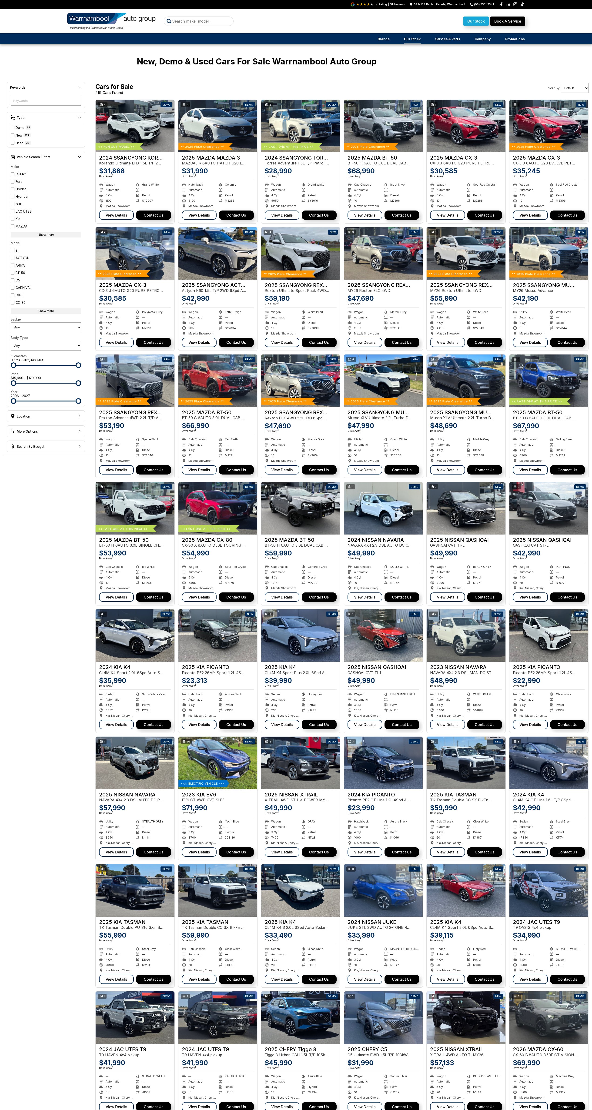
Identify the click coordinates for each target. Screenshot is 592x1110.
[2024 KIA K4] (135, 635)
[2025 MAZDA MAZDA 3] (217, 126)
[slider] (13, 365)
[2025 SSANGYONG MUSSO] (548, 253)
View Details (116, 215)
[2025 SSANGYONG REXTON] (300, 253)
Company (483, 39)
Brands (384, 39)
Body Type (19, 338)
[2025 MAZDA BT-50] (383, 126)
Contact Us (154, 215)
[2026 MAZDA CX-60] (548, 1017)
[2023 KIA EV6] (217, 763)
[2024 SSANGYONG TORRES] (300, 126)
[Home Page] (112, 21)
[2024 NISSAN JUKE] (383, 890)
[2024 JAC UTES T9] (548, 890)
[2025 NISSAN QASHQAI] (466, 508)
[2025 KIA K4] (300, 635)
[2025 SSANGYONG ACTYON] (217, 253)
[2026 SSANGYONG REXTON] (383, 253)
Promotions (515, 39)
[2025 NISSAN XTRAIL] (300, 763)
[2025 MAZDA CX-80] (217, 508)
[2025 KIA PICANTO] (217, 635)
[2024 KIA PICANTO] (383, 763)
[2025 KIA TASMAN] (466, 763)
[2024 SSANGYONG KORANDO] (135, 126)
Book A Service (507, 21)
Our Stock (476, 21)
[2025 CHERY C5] (383, 1017)
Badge (16, 319)
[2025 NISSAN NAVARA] (135, 763)
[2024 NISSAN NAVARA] (383, 508)
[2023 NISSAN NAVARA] (466, 635)
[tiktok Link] (522, 4)
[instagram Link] (515, 4)
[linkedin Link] (508, 4)
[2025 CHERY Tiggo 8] (300, 1017)
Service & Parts (447, 39)
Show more (46, 234)
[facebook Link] (501, 4)
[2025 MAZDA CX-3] (466, 126)
